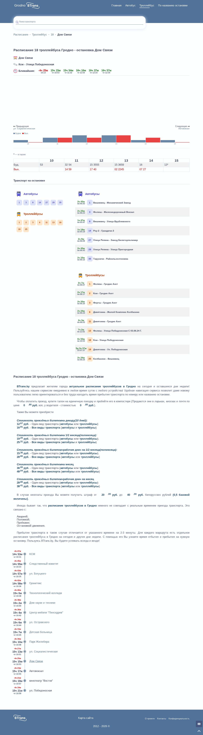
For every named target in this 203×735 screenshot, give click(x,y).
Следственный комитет (35, 564)
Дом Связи (26, 57)
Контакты (161, 719)
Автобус (130, 5)
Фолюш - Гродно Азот (98, 284)
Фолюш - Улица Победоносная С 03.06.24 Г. (110, 330)
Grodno (20, 5)
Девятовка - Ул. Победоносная (103, 349)
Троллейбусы (33, 214)
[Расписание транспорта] (32, 5)
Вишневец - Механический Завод (104, 202)
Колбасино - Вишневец (98, 358)
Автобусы (30, 194)
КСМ (24, 554)
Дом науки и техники (34, 603)
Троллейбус (146, 5)
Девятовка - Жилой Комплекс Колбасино (108, 312)
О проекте (150, 719)
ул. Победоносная (32, 691)
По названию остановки (173, 5)
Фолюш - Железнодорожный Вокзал (106, 212)
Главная (116, 5)
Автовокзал (28, 671)
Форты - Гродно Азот (97, 302)
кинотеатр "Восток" (33, 681)
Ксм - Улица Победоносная (36, 64)
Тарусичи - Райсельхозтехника (103, 258)
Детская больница (32, 632)
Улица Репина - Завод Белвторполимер (108, 240)
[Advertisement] (101, 100)
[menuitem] (116, 5)
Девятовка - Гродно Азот (99, 321)
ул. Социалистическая (35, 652)
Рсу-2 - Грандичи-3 (96, 230)
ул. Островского (31, 622)
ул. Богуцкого (29, 574)
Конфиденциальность (179, 719)
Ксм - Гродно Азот (96, 293)
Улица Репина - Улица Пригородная (105, 249)
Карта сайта (85, 717)
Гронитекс (27, 583)
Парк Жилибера (31, 642)
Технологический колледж (37, 593)
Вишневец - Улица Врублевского (104, 221)
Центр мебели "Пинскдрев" (38, 613)
